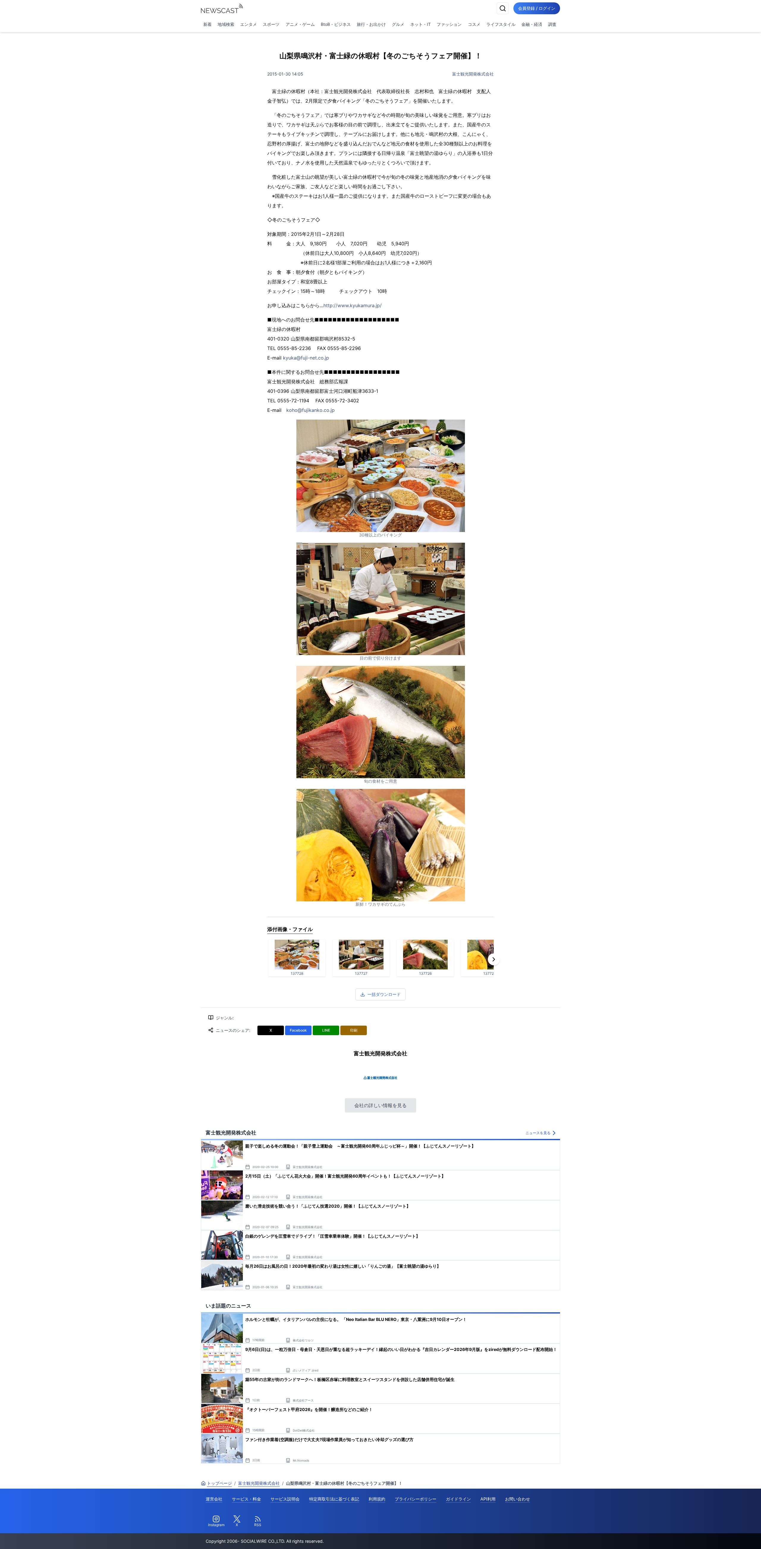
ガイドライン (458, 1498)
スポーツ (271, 24)
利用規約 (377, 1498)
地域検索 (226, 24)
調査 (552, 24)
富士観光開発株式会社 (473, 73)
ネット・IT (420, 24)
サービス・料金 (246, 1498)
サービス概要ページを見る (717, 1536)
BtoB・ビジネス (336, 24)
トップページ (219, 1483)
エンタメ (248, 24)
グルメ (398, 24)
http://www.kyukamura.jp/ (352, 305)
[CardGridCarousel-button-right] (494, 959)
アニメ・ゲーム (300, 24)
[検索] (503, 8)
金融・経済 (531, 24)
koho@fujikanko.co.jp (310, 410)
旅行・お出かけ (371, 24)
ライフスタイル (500, 24)
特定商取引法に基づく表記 (334, 1498)
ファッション (449, 24)
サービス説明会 (285, 1498)
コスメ (474, 24)
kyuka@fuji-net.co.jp (306, 358)
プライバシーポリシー (415, 1498)
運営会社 (214, 1498)
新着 (207, 24)
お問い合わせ (517, 1498)
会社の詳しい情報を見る (380, 1105)
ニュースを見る (538, 1133)
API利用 (488, 1498)
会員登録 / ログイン (536, 8)
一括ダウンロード (384, 994)
